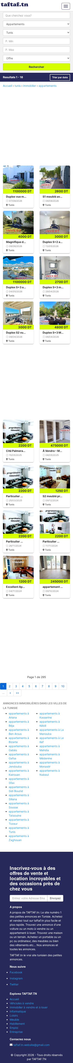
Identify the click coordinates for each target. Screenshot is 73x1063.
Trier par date (60, 77)
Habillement (17, 1023)
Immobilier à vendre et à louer (28, 1007)
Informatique (18, 1011)
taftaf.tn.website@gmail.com (31, 1044)
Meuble (14, 1019)
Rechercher (36, 66)
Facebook (16, 972)
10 (62, 686)
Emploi (14, 1027)
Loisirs (14, 1015)
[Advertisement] (36, 126)
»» (17, 692)
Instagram (16, 978)
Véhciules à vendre (22, 1003)
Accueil (14, 999)
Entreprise (16, 1031)
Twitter (14, 984)
